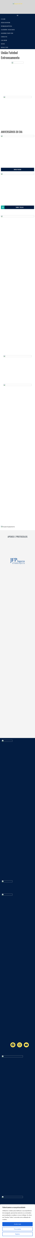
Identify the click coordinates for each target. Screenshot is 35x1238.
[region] (17, 1221)
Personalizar (17, 1229)
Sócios (3, 44)
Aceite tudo (17, 1224)
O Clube (3, 19)
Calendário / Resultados (8, 30)
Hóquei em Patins (5, 22)
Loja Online (4, 40)
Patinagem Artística (6, 26)
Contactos (4, 37)
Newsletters (4, 47)
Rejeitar (17, 1234)
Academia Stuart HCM (7, 33)
